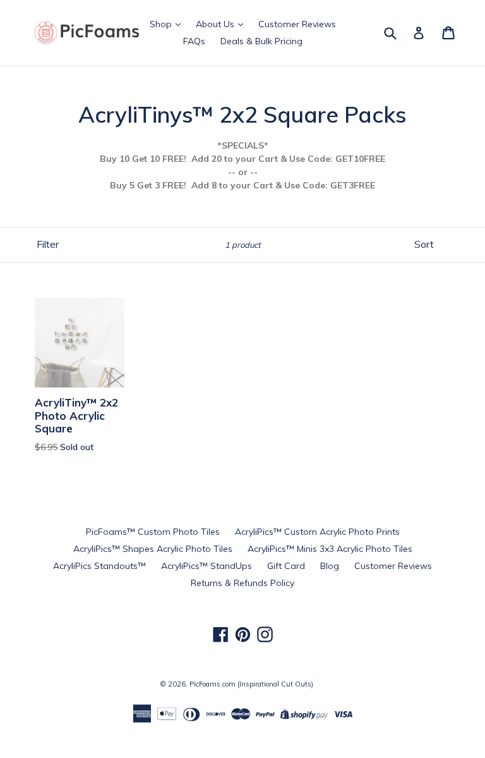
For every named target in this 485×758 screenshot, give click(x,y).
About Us (216, 24)
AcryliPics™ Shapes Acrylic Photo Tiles (152, 548)
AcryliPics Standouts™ (99, 566)
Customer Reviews (297, 24)
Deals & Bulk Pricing (261, 41)
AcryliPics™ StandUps (206, 566)
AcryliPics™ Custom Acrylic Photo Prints (317, 531)
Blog (329, 566)
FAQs (194, 41)
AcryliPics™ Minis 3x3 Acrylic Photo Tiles (330, 548)
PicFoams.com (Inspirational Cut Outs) (251, 684)
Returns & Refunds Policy (242, 583)
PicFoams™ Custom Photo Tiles (153, 531)
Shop (162, 24)
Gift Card (286, 566)
